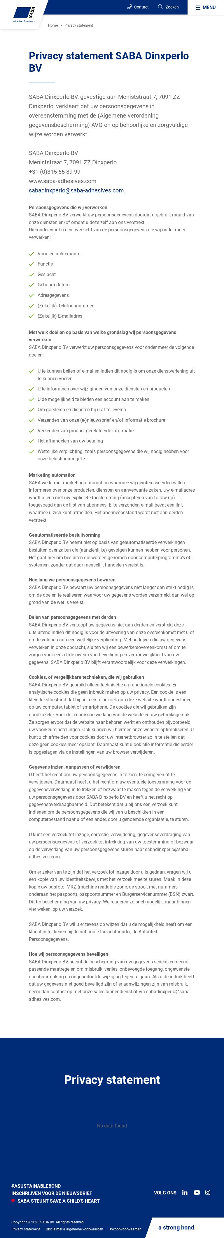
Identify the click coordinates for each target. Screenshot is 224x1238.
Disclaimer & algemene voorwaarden (74, 1229)
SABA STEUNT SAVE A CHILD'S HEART (58, 1201)
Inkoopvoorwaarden (125, 1229)
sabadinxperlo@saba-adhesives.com (76, 190)
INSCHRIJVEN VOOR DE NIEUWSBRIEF (51, 1193)
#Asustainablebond (36, 1186)
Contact (141, 7)
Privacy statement (25, 1229)
